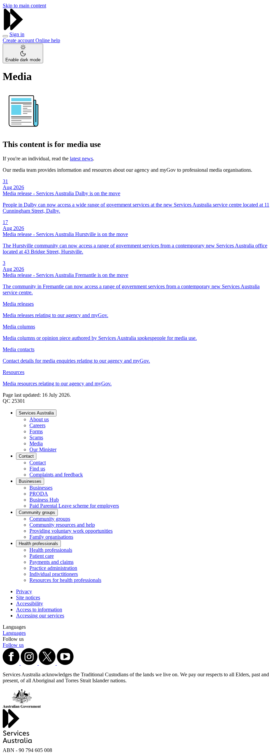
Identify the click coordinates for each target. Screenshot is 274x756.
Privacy (24, 591)
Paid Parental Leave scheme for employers (74, 506)
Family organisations (51, 537)
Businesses (30, 481)
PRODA (38, 494)
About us (39, 419)
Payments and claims (51, 562)
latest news (81, 158)
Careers (37, 425)
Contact (26, 456)
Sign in (16, 34)
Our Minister (42, 449)
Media (36, 443)
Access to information (39, 609)
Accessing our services (40, 615)
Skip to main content (24, 5)
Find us (37, 468)
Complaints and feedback (56, 474)
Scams (36, 437)
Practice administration (53, 568)
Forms (36, 431)
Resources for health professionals (65, 580)
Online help (47, 40)
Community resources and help (62, 525)
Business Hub (44, 500)
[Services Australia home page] (13, 28)
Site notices (28, 597)
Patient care (41, 556)
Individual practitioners (53, 574)
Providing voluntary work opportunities (71, 531)
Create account (19, 40)
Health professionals (38, 543)
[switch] (23, 53)
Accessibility (29, 603)
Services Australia (36, 412)
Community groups (37, 512)
